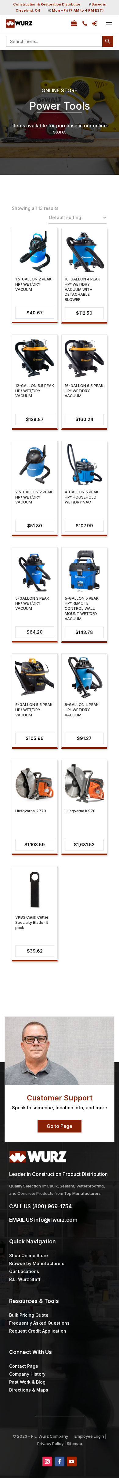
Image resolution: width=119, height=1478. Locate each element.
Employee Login (89, 1436)
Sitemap (74, 1443)
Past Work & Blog (27, 1382)
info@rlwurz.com (56, 1220)
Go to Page (59, 1126)
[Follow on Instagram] (47, 1461)
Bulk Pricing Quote (29, 1315)
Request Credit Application (37, 1330)
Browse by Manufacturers (36, 1263)
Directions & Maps (28, 1389)
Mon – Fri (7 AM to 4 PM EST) (78, 10)
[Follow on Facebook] (59, 1461)
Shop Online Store (28, 1255)
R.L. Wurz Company (49, 1436)
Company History (27, 1374)
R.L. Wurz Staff (25, 1279)
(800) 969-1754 (52, 1206)
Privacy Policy (50, 1443)
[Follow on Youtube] (72, 1461)
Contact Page (23, 1366)
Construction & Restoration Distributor (47, 4)
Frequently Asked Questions (39, 1323)
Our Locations (24, 1271)
